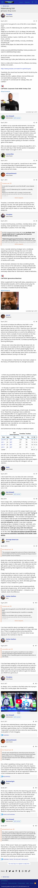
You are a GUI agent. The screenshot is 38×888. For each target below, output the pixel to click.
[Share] (34, 21)
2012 (2, 444)
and (9, 814)
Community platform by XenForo (15, 886)
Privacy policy (21, 883)
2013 (2, 447)
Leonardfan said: (6, 649)
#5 (36, 221)
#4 (36, 180)
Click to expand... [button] (19, 198)
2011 (2, 442)
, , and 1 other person (15, 859)
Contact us (4, 883)
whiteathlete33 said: (7, 829)
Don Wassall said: (6, 549)
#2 (36, 122)
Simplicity (5, 880)
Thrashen (4, 11)
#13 (36, 721)
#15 (36, 788)
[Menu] (2, 2)
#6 (36, 321)
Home (31, 883)
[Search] (36, 2)
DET (11, 440)
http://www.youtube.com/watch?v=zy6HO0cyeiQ (16, 68)
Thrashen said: (6, 183)
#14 (36, 746)
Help (27, 883)
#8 (36, 499)
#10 (36, 603)
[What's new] (32, 2)
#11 (36, 645)
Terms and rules (12, 883)
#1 (36, 21)
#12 (36, 683)
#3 (36, 160)
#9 (36, 546)
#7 (36, 474)
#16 (36, 826)
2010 (2, 440)
